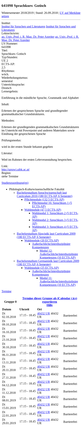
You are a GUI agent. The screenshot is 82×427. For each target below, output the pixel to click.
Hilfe (50, 305)
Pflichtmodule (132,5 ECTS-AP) (44, 199)
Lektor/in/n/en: (10, 33)
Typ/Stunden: (10, 57)
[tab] (41, 183)
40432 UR (43, 313)
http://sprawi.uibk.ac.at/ (16, 169)
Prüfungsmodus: (11, 140)
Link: (5, 166)
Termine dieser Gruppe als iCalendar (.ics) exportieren (49, 300)
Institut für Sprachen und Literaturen (23, 26)
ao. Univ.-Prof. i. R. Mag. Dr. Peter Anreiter (28, 36)
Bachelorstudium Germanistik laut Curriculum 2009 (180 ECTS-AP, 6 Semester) (48, 262)
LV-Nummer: (10, 43)
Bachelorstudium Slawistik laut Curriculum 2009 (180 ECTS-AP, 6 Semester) (46, 235)
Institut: (6, 23)
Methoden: (8, 120)
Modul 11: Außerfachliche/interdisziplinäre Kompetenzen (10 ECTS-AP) (59, 281)
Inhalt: (5, 104)
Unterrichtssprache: (13, 84)
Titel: (5, 50)
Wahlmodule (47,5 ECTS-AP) (42, 209)
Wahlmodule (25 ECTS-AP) (41, 267)
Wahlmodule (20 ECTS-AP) (41, 240)
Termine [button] (6, 291)
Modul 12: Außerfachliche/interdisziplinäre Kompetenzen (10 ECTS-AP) (59, 254)
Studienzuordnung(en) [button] (15, 182)
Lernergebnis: (10, 91)
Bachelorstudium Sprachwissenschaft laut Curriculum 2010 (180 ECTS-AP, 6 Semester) (44, 194)
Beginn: (6, 173)
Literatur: (7, 153)
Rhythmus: (8, 70)
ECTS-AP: (8, 64)
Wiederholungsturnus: (15, 77)
